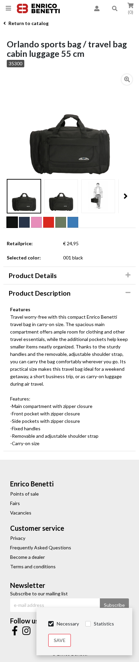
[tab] (69, 275)
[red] (48, 222)
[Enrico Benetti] (38, 9)
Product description (39, 293)
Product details (32, 275)
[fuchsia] (36, 222)
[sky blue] (72, 222)
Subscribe (114, 605)
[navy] (24, 222)
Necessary (68, 623)
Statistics (104, 623)
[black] (12, 222)
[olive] (60, 222)
